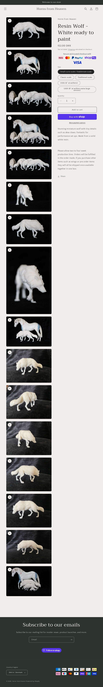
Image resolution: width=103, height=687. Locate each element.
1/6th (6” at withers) (69, 83)
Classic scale (65, 77)
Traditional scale (85, 77)
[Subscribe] (71, 640)
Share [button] (63, 176)
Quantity (61, 96)
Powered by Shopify (33, 681)
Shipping (71, 49)
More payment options (77, 123)
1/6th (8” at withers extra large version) (77, 89)
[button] (5, 9)
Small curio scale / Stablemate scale (76, 72)
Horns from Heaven (19, 681)
